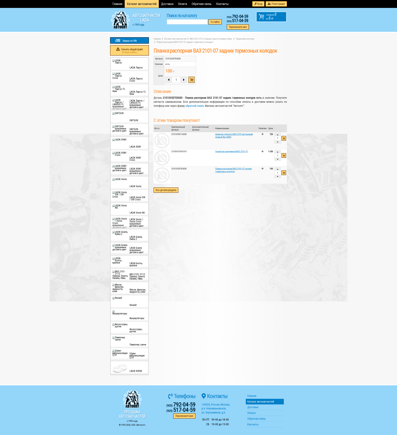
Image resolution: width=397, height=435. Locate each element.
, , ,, (216, 408)
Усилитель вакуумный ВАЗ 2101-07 (231, 151)
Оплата (182, 4)
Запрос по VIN (129, 40)
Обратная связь (202, 4)
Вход (259, 3)
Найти (216, 21)
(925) (237, 17)
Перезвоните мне (238, 27)
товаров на (271, 16)
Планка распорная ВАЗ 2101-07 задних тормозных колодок (233, 170)
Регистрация (278, 3)
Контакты (222, 4)
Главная (117, 4)
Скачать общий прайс (132, 51)
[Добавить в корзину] (283, 138)
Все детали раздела (166, 190)
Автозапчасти (146, 19)
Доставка (167, 4)
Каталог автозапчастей (141, 4)
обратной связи (194, 105)
